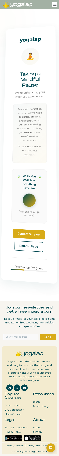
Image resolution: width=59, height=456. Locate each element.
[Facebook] (9, 387)
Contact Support (28, 234)
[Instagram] (17, 387)
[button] (54, 4)
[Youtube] (24, 387)
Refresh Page (28, 246)
